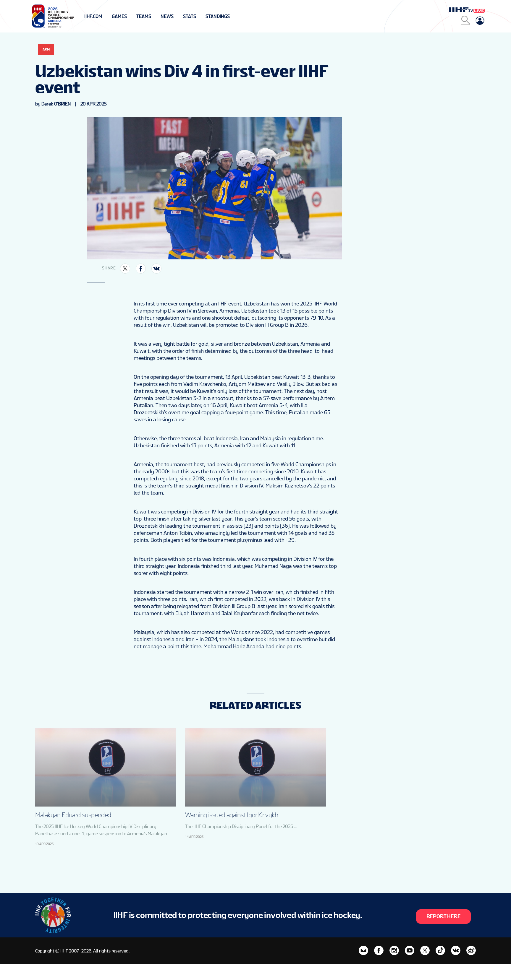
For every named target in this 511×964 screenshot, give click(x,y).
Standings (218, 16)
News (167, 16)
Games (119, 16)
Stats (189, 16)
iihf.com (93, 16)
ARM (46, 49)
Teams (143, 16)
